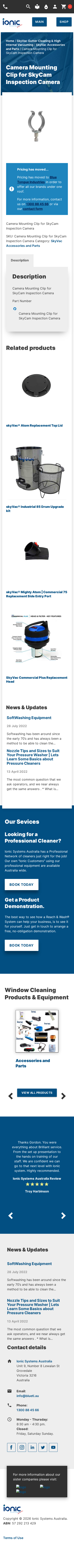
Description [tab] (20, 260)
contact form (33, 209)
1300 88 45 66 (37, 204)
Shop (64, 22)
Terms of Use (13, 1538)
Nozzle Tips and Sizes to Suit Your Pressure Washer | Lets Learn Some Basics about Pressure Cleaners (33, 756)
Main (39, 22)
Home (10, 41)
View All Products (37, 1092)
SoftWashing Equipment (29, 717)
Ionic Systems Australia (34, 1361)
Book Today (21, 884)
